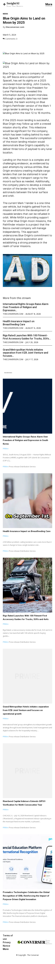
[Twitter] (12, 45)
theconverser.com (15, 27)
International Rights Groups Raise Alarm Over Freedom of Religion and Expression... (25, 307)
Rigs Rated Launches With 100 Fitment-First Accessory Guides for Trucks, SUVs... (27, 337)
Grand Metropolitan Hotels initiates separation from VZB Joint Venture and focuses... (25, 352)
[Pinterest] (18, 45)
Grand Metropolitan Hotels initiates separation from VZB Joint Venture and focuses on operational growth (26, 710)
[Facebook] (5, 45)
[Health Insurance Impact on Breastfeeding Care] (27, 500)
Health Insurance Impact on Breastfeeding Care (18, 323)
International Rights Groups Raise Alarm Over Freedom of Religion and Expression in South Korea (25, 440)
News (5, 14)
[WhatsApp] (25, 45)
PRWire (5, 448)
